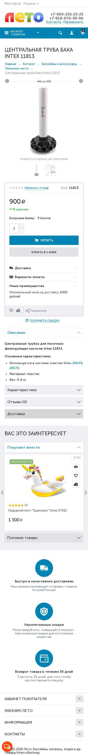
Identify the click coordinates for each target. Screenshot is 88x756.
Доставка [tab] (16, 414)
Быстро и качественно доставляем (44, 581)
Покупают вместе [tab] (23, 447)
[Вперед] (81, 81)
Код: (64, 188)
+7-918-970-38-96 (66, 18)
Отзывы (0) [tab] (17, 402)
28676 (14, 368)
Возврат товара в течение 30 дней (44, 672)
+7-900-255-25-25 (66, 14)
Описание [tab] (16, 332)
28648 (77, 363)
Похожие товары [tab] (22, 537)
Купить (47, 240)
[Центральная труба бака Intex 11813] (44, 121)
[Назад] (7, 81)
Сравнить (18, 311)
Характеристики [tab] (22, 390)
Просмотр (76, 466)
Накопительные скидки (44, 625)
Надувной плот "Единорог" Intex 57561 (37, 510)
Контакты (53, 22)
